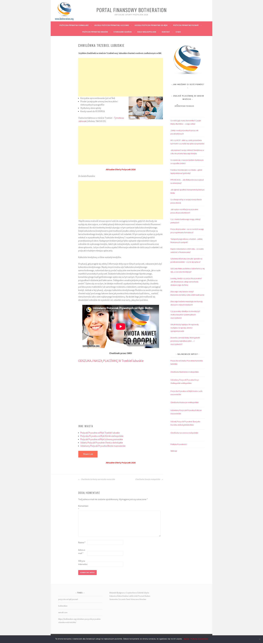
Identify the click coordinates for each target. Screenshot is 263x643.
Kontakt (166, 32)
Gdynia (146, 592)
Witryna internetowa (82, 562)
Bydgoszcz (121, 592)
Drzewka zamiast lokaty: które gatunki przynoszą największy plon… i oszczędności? (185, 340)
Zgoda (186, 639)
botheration (62, 606)
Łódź (136, 596)
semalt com (62, 612)
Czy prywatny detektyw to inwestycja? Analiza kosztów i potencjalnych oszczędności (185, 314)
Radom (147, 596)
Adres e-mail (82, 552)
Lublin (131, 596)
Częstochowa (131, 592)
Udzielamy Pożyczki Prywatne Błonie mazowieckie (102, 445)
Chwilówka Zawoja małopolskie (148, 479)
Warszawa (135, 599)
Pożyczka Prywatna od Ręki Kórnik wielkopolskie (101, 436)
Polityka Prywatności (179, 444)
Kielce (119, 596)
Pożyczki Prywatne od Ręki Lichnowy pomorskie (101, 439)
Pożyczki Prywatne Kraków (95, 32)
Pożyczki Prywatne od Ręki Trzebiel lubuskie (100, 432)
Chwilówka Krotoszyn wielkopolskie (184, 402)
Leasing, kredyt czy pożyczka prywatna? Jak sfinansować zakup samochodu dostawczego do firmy (186, 281)
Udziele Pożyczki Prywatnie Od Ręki (151, 25)
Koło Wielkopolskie (146, 32)
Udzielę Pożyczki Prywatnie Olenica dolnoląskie (101, 442)
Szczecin (122, 599)
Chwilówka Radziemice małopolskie (185, 372)
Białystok (112, 592)
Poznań (141, 596)
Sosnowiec (113, 599)
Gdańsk (140, 592)
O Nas (178, 32)
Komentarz (82, 507)
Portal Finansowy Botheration (131, 9)
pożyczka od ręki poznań (68, 599)
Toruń (128, 599)
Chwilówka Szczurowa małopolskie (184, 433)
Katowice (113, 596)
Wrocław (142, 599)
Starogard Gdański (122, 32)
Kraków (125, 596)
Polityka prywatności (199, 639)
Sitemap (174, 451)
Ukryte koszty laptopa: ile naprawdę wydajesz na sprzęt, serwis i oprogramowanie (185, 327)
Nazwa (81, 542)
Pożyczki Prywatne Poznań (185, 25)
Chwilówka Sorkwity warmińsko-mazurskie (98, 479)
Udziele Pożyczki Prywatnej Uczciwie (111, 25)
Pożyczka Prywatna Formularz (74, 25)
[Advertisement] (120, 77)
